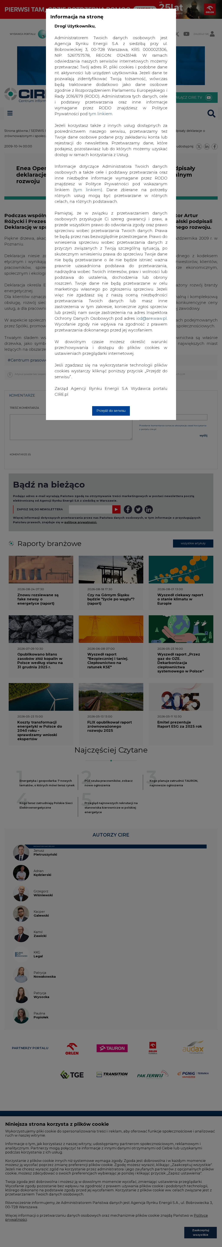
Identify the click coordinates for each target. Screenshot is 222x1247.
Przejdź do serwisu (111, 411)
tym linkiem (88, 189)
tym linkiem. (101, 113)
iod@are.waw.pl (151, 318)
